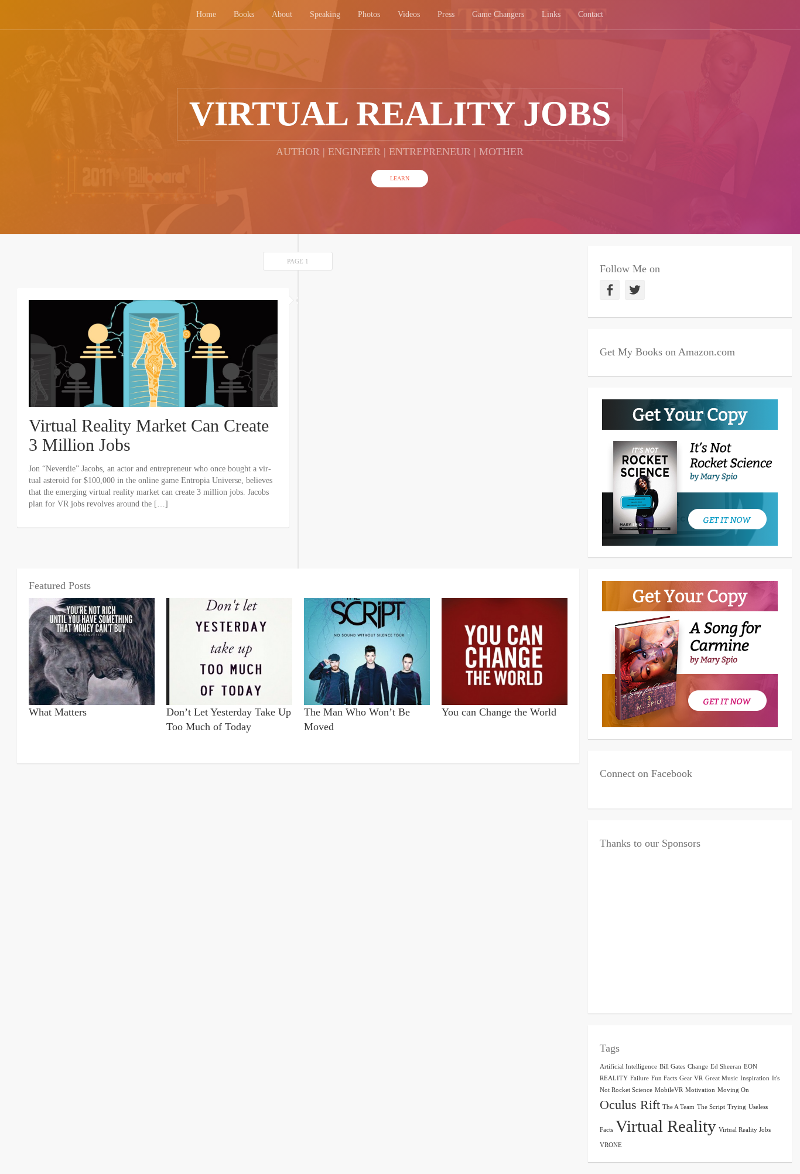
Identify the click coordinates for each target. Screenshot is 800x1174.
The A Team (678, 1107)
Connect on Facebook (646, 773)
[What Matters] (92, 650)
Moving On (733, 1090)
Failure (639, 1078)
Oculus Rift (630, 1104)
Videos (409, 14)
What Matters (58, 712)
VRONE (611, 1145)
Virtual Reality (666, 1126)
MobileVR (669, 1090)
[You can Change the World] (504, 650)
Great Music (721, 1078)
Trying (736, 1107)
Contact (590, 14)
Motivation (700, 1090)
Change (698, 1066)
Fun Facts (664, 1078)
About (282, 14)
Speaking (325, 14)
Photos (369, 14)
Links (551, 14)
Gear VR (691, 1078)
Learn (399, 178)
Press (445, 14)
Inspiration (755, 1078)
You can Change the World (499, 712)
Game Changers (498, 14)
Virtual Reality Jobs (745, 1130)
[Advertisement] (690, 928)
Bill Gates (672, 1066)
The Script (711, 1107)
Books (244, 14)
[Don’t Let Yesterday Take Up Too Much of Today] (229, 650)
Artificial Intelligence (628, 1066)
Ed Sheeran (725, 1066)
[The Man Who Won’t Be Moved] (367, 650)
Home (206, 14)
